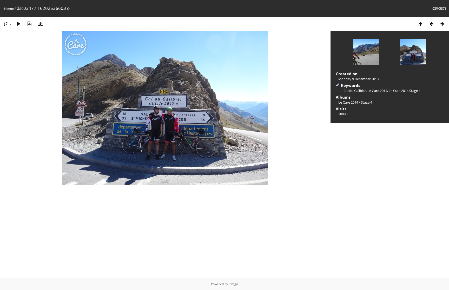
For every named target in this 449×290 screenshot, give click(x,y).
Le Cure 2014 (377, 90)
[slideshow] (18, 24)
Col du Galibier (355, 90)
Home (9, 8)
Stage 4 (366, 102)
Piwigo (233, 284)
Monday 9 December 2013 (358, 79)
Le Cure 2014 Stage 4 (404, 90)
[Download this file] (40, 24)
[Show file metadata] (29, 24)
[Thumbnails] (420, 24)
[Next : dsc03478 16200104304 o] (442, 24)
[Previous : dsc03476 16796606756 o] (431, 24)
